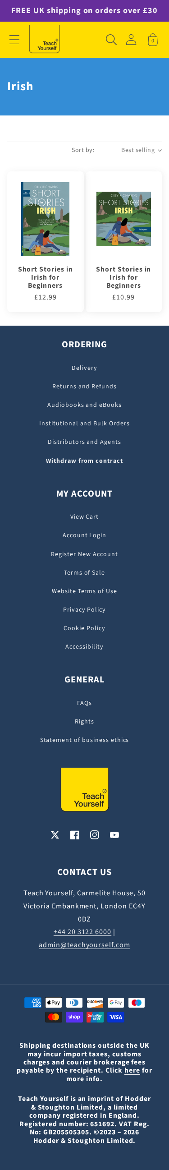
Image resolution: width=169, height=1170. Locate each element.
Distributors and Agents (84, 442)
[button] (14, 39)
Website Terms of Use (84, 591)
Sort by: (83, 150)
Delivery (84, 368)
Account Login (84, 535)
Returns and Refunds (84, 386)
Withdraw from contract (84, 460)
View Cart (84, 516)
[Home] (44, 39)
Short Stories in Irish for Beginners (45, 277)
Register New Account (84, 554)
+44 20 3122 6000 (82, 932)
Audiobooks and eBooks (84, 405)
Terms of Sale (84, 572)
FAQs (84, 703)
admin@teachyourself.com (84, 945)
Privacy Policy (84, 609)
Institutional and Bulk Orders (84, 423)
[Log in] (131, 39)
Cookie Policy (84, 628)
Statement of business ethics (84, 740)
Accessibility (84, 646)
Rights (84, 721)
